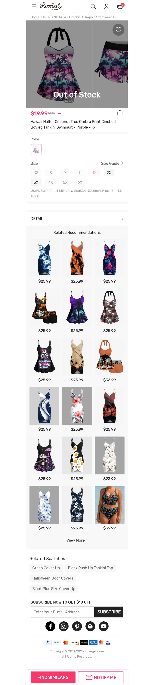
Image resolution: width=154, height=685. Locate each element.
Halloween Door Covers (52, 578)
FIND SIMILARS (53, 677)
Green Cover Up (46, 568)
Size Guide (110, 163)
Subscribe (109, 611)
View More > (77, 540)
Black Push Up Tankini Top (90, 568)
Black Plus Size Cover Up (53, 588)
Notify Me (105, 677)
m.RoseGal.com (54, 6)
